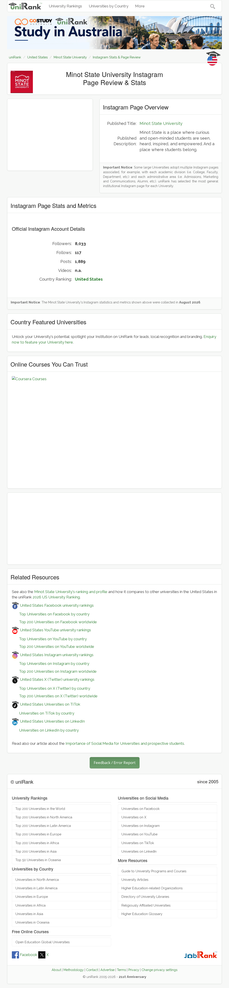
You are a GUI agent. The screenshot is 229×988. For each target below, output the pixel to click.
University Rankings (65, 6)
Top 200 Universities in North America (43, 817)
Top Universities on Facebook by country (50, 614)
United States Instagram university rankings (56, 655)
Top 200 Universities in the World (40, 809)
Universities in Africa (30, 905)
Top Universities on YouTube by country (49, 639)
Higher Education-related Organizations (151, 888)
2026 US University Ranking (56, 597)
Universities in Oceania (32, 922)
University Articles (134, 879)
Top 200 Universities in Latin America (43, 826)
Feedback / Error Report (115, 762)
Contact (92, 970)
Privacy (133, 970)
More (140, 6)
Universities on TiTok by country (43, 713)
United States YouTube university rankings (55, 630)
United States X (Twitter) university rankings (56, 679)
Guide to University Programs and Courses (153, 871)
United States (89, 279)
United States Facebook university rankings (56, 605)
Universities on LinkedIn (139, 851)
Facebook (28, 954)
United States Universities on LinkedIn (52, 721)
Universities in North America (37, 879)
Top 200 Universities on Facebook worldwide (54, 622)
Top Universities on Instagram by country (50, 663)
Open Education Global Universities (42, 942)
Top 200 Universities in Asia (36, 851)
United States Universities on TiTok (49, 704)
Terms (121, 970)
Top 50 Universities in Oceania (38, 860)
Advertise (107, 970)
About (56, 970)
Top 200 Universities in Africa (37, 843)
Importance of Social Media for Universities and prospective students (125, 743)
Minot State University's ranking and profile (70, 591)
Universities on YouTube (139, 834)
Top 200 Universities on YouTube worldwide (53, 646)
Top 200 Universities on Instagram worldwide (54, 671)
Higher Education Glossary (141, 914)
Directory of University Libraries (145, 896)
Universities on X (133, 817)
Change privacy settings (159, 970)
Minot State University (161, 123)
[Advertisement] (50, 134)
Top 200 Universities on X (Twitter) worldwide (55, 696)
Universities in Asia (29, 914)
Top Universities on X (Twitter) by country (51, 688)
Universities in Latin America (36, 888)
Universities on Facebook (140, 809)
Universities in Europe (31, 896)
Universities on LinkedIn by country (45, 730)
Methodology (74, 970)
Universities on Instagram (140, 826)
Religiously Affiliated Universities (145, 905)
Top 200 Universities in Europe (38, 834)
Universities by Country (108, 6)
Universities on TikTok (137, 843)
